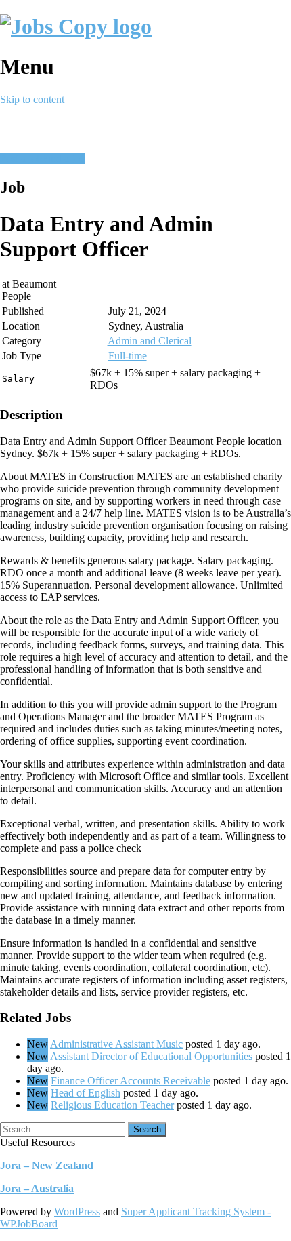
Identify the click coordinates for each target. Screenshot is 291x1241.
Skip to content (32, 99)
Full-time (127, 355)
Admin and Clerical (150, 341)
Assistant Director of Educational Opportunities (151, 1056)
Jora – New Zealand (46, 1165)
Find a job (63, 158)
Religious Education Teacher (112, 1105)
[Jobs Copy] (76, 26)
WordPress (77, 1211)
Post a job (21, 158)
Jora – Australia (37, 1188)
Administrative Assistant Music (116, 1044)
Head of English (85, 1093)
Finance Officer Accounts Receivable (130, 1080)
